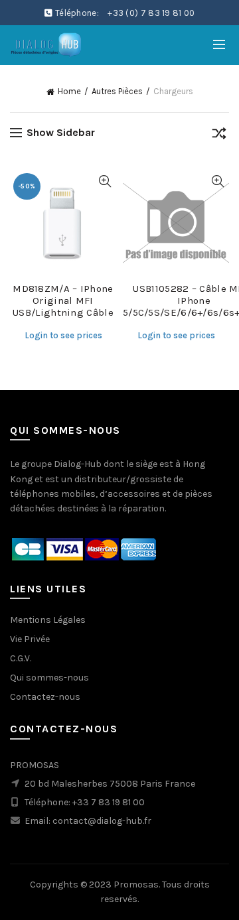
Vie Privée (30, 639)
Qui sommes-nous (49, 677)
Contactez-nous (45, 696)
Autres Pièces (117, 91)
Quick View (104, 181)
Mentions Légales (48, 619)
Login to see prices (63, 335)
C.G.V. (20, 658)
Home (69, 91)
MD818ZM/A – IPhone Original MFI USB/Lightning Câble (63, 300)
